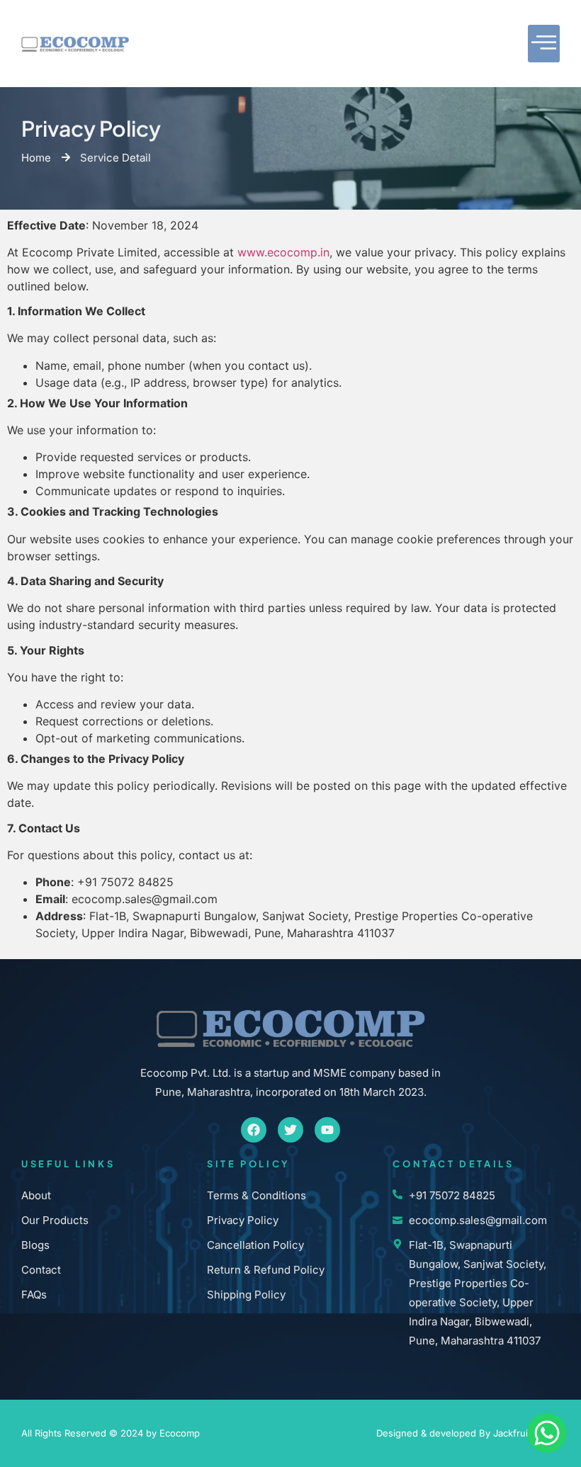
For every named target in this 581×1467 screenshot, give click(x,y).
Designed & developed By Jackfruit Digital (468, 1433)
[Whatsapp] (547, 1433)
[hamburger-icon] (544, 43)
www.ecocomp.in (283, 252)
